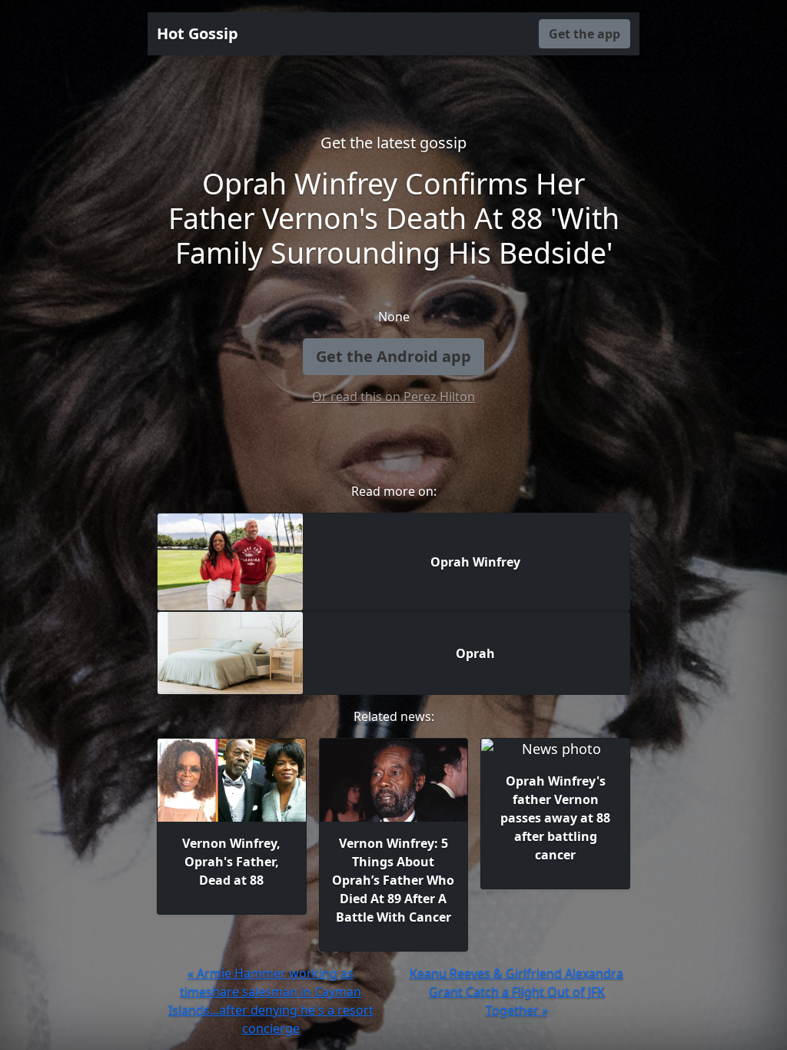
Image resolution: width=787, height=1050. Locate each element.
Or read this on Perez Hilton (393, 396)
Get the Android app (393, 356)
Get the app (584, 33)
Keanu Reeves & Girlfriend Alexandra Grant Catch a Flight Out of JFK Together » (516, 991)
